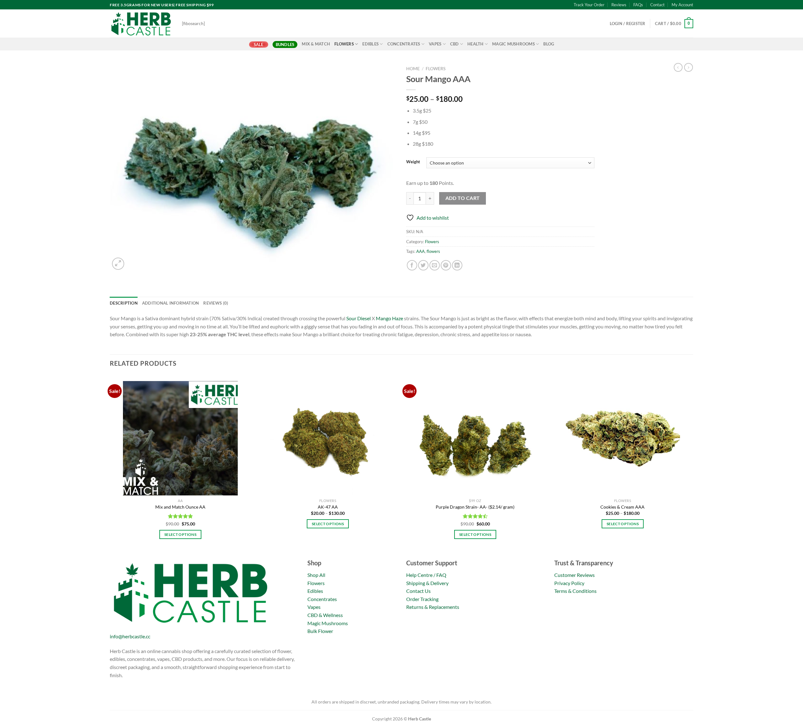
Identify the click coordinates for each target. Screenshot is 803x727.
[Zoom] (118, 264)
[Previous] (110, 465)
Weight (413, 162)
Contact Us (418, 591)
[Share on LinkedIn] (457, 265)
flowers (433, 251)
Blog (548, 43)
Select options (180, 534)
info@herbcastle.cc (130, 636)
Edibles (370, 43)
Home (413, 68)
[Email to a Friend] (434, 265)
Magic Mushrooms (513, 43)
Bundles (285, 44)
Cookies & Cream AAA (622, 507)
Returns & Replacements (432, 607)
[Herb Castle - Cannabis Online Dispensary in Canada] (141, 23)
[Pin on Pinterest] (446, 265)
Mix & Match (316, 43)
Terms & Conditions (575, 591)
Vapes (435, 43)
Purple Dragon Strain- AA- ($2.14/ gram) (475, 507)
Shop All (316, 575)
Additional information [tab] (170, 303)
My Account (682, 4)
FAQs (638, 4)
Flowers (344, 43)
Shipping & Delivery (427, 583)
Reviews (618, 4)
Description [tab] (124, 303)
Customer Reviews (574, 575)
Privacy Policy (569, 583)
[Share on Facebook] (412, 265)
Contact (657, 4)
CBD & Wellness (325, 615)
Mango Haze (389, 318)
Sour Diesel (358, 318)
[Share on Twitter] (423, 265)
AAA (420, 251)
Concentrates (403, 43)
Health (475, 43)
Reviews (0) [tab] (215, 303)
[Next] (693, 465)
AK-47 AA (328, 507)
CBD (454, 43)
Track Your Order (589, 4)
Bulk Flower (320, 631)
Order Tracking (422, 599)
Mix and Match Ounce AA (180, 507)
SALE (258, 44)
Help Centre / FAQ (426, 575)
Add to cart (462, 198)
